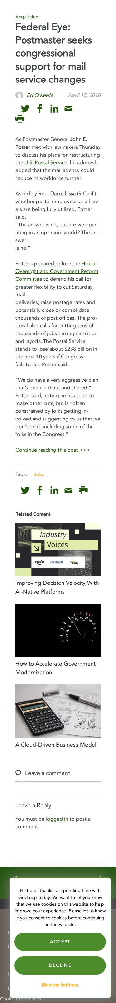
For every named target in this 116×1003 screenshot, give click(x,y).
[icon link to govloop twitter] (25, 108)
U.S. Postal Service (45, 162)
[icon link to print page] (19, 119)
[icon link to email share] (68, 108)
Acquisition (26, 17)
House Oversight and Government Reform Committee (56, 271)
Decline (60, 965)
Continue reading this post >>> (52, 449)
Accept (60, 942)
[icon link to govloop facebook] (39, 108)
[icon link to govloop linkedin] (54, 108)
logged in (57, 819)
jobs (39, 474)
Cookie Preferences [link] (20, 999)
